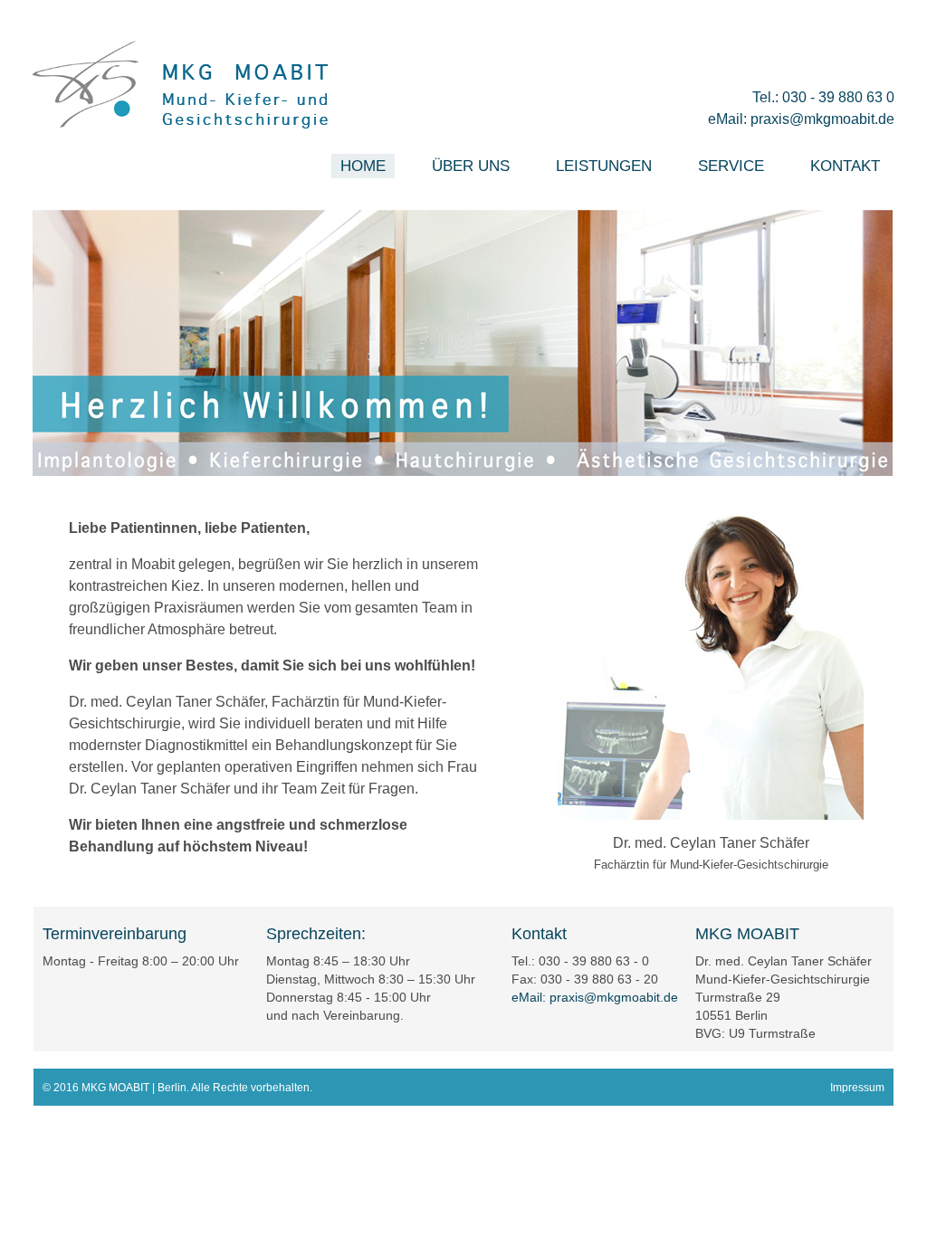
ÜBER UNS (471, 166)
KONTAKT (845, 166)
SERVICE (731, 166)
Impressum (857, 1087)
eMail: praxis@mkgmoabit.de (801, 119)
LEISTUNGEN (604, 166)
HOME (363, 166)
